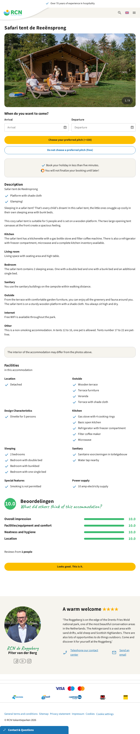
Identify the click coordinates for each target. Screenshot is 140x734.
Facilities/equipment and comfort (28, 525)
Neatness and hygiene (20, 532)
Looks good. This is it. (70, 567)
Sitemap (43, 714)
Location (10, 539)
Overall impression (17, 519)
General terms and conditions (21, 714)
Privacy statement (60, 714)
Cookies (90, 714)
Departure (77, 120)
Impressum (78, 714)
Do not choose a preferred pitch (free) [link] (70, 150)
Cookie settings (105, 714)
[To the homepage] (13, 13)
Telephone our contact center (84, 652)
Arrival (8, 120)
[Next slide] (130, 70)
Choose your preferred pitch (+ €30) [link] (70, 140)
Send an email (124, 652)
